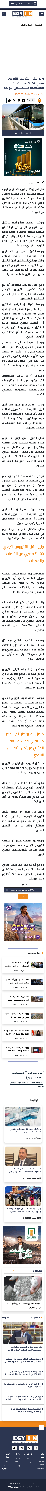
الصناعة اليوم (26, 25)
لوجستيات (40, 1468)
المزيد (6, 1317)
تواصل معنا (7, 1455)
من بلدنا (37, 1270)
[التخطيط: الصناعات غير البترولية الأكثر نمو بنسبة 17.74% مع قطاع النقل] (37, 1030)
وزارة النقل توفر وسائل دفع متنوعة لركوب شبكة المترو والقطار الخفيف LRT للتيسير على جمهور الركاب (17, 1049)
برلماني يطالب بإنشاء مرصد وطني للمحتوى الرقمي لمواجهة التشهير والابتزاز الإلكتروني (22, 1360)
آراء (19, 1465)
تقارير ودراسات (17, 1460)
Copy (22, 896)
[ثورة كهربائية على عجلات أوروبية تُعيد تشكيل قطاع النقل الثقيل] (37, 996)
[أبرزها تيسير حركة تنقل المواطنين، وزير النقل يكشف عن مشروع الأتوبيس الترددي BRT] (37, 962)
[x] (29, 1448)
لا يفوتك (35, 1317)
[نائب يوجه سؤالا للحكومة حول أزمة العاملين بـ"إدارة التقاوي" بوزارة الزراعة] (23, 1333)
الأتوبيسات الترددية (35, 1078)
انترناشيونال (28, 1454)
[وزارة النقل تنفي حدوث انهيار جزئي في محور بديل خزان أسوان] (37, 1013)
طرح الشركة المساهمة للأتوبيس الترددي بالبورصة (27, 1084)
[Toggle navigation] (41, 14)
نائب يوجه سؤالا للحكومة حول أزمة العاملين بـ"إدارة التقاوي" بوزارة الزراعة (25, 1348)
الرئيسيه (38, 25)
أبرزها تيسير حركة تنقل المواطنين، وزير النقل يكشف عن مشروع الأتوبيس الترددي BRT (17, 964)
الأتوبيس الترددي (17, 1073)
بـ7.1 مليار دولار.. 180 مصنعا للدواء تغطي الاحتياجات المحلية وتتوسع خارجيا (25, 1130)
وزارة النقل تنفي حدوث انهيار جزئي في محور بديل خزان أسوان (17, 1015)
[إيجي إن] (22, 14)
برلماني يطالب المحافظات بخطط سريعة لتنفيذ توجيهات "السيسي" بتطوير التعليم (23, 1398)
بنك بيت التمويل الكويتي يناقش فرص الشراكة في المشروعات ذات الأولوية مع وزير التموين (22, 1373)
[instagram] (21, 1448)
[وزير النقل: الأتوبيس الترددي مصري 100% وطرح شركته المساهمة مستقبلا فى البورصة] (19, 100)
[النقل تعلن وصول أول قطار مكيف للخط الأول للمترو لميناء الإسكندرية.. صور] (37, 979)
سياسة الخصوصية (6, 1467)
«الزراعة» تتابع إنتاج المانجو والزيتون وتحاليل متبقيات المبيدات (22, 1385)
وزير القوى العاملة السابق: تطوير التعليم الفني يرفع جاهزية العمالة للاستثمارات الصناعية (24, 1210)
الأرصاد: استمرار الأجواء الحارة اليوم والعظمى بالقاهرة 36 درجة (26, 1410)
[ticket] (14, 1448)
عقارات (30, 1458)
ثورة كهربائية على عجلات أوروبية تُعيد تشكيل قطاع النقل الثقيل (18, 998)
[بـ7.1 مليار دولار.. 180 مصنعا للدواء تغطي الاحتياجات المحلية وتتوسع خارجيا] (23, 1117)
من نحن (7, 1461)
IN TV (18, 1454)
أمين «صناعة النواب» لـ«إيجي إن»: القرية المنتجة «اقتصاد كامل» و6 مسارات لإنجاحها (24, 1170)
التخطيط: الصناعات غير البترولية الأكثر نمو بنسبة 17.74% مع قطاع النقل (16, 1032)
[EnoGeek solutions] (14, 1486)
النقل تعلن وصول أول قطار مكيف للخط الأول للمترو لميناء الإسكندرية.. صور (17, 981)
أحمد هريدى (35, 182)
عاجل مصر (42, 1455)
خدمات (30, 1462)
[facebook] (36, 1448)
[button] (13, 1270)
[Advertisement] (23, 52)
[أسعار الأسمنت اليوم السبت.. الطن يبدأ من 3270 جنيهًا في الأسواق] (23, 1288)
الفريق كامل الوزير (35, 1073)
